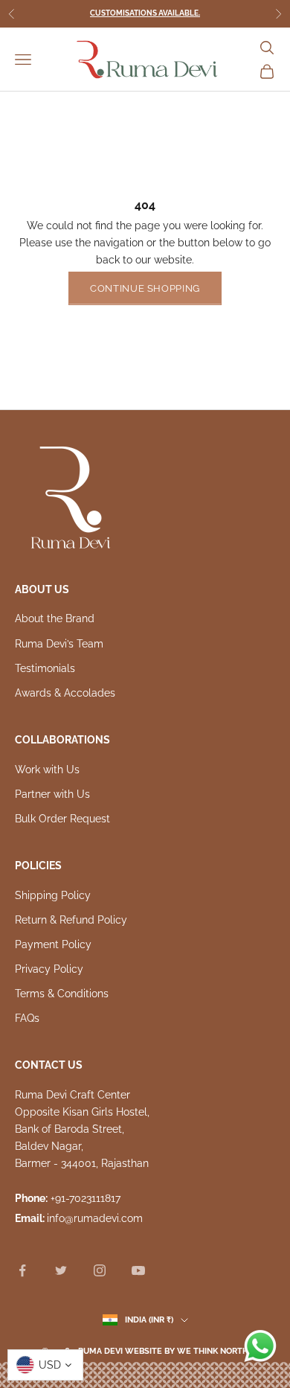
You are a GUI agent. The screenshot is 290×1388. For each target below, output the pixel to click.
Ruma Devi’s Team (59, 644)
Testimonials (45, 668)
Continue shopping (145, 288)
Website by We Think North (186, 1351)
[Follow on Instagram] (99, 1270)
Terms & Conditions (62, 994)
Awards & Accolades (65, 693)
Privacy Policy (49, 969)
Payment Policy (53, 944)
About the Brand (54, 618)
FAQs (27, 1018)
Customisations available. (145, 13)
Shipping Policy (53, 895)
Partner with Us (52, 794)
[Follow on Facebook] (22, 1270)
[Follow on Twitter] (61, 1270)
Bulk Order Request (62, 819)
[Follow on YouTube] (138, 1270)
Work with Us (47, 769)
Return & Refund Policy (71, 920)
